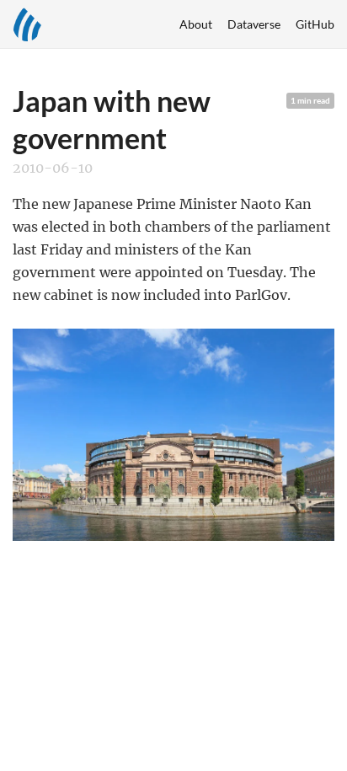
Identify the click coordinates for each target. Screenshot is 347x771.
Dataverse (253, 24)
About (195, 24)
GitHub (315, 24)
